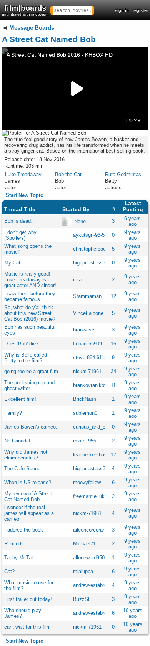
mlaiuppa (83, 571)
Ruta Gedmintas (123, 174)
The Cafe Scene (22, 468)
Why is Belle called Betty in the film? (25, 357)
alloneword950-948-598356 (102, 557)
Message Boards (31, 27)
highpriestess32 (90, 263)
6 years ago (132, 221)
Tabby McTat (18, 557)
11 (113, 385)
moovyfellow (87, 482)
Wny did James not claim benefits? (25, 455)
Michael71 (84, 544)
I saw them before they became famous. (29, 296)
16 (113, 344)
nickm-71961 (87, 371)
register (140, 10)
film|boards (25, 10)
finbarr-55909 (87, 344)
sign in (122, 10)
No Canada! (17, 441)
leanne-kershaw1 (91, 455)
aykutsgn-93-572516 (95, 235)
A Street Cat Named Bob (49, 39)
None (80, 221)
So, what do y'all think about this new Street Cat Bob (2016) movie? (29, 313)
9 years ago (132, 235)
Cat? (9, 571)
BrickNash (84, 399)
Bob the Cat (68, 174)
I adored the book (23, 530)
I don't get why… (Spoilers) (23, 235)
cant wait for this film (27, 627)
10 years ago (132, 613)
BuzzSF (82, 599)
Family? (13, 413)
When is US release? (27, 482)
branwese (83, 330)
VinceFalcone (88, 313)
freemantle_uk (89, 496)
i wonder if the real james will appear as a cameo (29, 513)
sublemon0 (85, 413)
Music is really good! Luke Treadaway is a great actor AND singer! (30, 279)
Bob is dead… (20, 221)
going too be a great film (31, 371)
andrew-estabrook (92, 585)
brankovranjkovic (92, 385)
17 (113, 455)
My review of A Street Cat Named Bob (28, 496)
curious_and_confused (98, 427)
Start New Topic (24, 195)
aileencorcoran (89, 530)
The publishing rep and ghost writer (29, 385)
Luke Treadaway (23, 174)
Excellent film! (20, 399)
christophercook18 (93, 249)
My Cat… (14, 263)
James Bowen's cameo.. (31, 427)
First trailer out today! (28, 599)
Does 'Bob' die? (21, 344)
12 (113, 296)
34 (113, 371)
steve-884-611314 (92, 357)
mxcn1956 (84, 441)
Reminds (14, 544)
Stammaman (87, 296)
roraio (79, 280)
